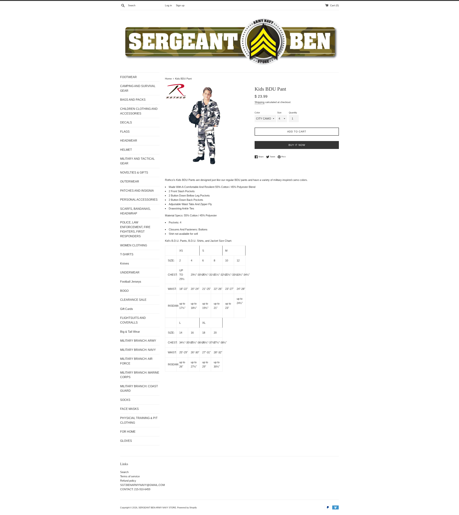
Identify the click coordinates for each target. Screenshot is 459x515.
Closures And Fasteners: (183, 229)
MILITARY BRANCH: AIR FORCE (136, 361)
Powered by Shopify (187, 507)
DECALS (126, 122)
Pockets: (174, 222)
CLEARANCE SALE (133, 299)
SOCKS (125, 399)
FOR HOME (128, 431)
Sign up (180, 5)
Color (257, 112)
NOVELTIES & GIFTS (134, 172)
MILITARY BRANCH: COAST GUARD (139, 388)
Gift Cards (126, 308)
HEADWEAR (128, 140)
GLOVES (126, 440)
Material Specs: (174, 215)
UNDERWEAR (129, 272)
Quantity (293, 112)
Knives (124, 263)
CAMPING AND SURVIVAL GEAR (137, 88)
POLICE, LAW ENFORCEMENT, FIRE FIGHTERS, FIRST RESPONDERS (135, 229)
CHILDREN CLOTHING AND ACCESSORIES (139, 111)
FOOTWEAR (128, 77)
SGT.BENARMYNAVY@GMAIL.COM (142, 484)
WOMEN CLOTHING (133, 245)
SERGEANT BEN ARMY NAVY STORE (157, 507)
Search (124, 472)
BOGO (124, 290)
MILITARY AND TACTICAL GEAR (137, 161)
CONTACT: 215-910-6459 (135, 489)
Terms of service (130, 476)
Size (279, 112)
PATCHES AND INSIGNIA (137, 190)
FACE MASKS (129, 408)
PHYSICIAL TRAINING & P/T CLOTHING (139, 420)
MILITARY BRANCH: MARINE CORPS (139, 375)
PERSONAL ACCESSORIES (139, 199)
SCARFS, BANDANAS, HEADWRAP (135, 211)
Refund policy (128, 480)
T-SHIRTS (126, 254)
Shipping (259, 102)
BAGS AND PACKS (133, 99)
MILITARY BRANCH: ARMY (138, 340)
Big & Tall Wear (130, 331)
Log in (168, 5)
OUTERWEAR (129, 181)
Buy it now (296, 145)
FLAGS (125, 131)
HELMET (126, 149)
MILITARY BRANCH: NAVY (138, 349)
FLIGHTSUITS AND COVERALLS (133, 320)
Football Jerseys (130, 281)
